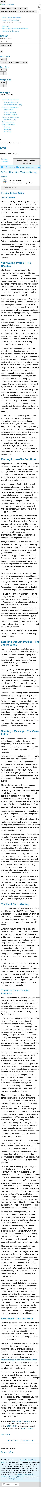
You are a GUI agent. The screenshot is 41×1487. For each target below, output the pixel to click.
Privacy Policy (22, 1474)
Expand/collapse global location (39, 166)
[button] (7, 129)
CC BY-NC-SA (12, 1426)
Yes (5, 1452)
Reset (3, 59)
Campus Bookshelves (26, 167)
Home (10, 167)
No (12, 1452)
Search (4, 1484)
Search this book (5, 38)
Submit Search (6, 45)
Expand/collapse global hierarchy (3, 167)
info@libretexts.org (16, 1479)
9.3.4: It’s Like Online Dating (21, 1421)
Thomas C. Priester (26, 1428)
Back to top (5, 1434)
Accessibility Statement (16, 1477)
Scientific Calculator (10, 114)
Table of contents (10, 187)
